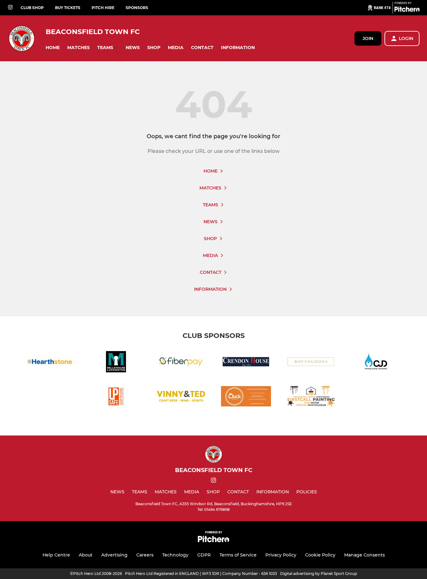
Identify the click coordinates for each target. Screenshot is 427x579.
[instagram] (10, 8)
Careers (144, 555)
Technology (175, 555)
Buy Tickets (67, 7)
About (86, 555)
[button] (52, 48)
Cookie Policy (320, 555)
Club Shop (32, 7)
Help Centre (56, 555)
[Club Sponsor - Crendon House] (246, 363)
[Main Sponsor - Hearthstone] (51, 363)
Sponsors (137, 7)
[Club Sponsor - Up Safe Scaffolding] (116, 397)
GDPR (204, 555)
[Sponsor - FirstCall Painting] (311, 397)
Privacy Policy (280, 555)
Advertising (114, 555)
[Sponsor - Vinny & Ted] (181, 397)
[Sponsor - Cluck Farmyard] (246, 397)
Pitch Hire (103, 7)
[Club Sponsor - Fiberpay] (181, 363)
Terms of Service (238, 555)
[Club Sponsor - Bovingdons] (311, 363)
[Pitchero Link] (406, 10)
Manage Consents (364, 555)
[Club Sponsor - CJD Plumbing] (376, 363)
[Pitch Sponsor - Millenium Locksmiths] (116, 363)
